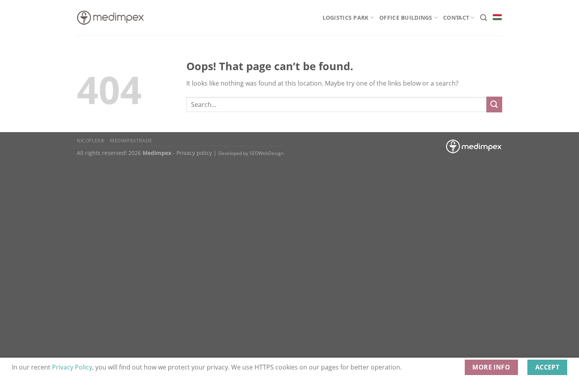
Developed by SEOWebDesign (251, 153)
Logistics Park (346, 17)
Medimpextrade (131, 140)
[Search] (483, 18)
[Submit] (494, 104)
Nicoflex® (91, 140)
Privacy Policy (72, 367)
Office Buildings (405, 17)
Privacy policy (194, 153)
